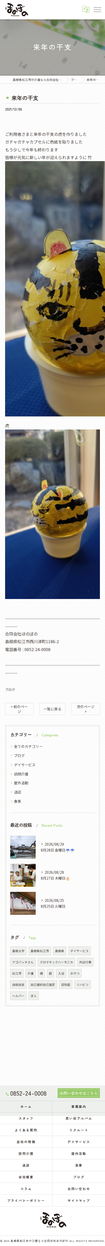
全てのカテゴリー (28, 746)
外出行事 (85, 962)
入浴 (61, 973)
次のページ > (86, 709)
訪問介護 (21, 773)
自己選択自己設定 (43, 985)
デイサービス (24, 764)
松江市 (16, 973)
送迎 (17, 792)
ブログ (10, 689)
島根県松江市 (40, 951)
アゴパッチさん (23, 962)
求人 (34, 996)
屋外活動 (21, 782)
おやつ (75, 973)
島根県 (59, 951)
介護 (31, 973)
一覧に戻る (52, 708)
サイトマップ (79, 1200)
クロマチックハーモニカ (56, 962)
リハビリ (82, 985)
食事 (17, 801)
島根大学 (18, 951)
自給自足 (18, 985)
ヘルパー (18, 996)
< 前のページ (19, 709)
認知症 (65, 985)
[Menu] (97, 9)
